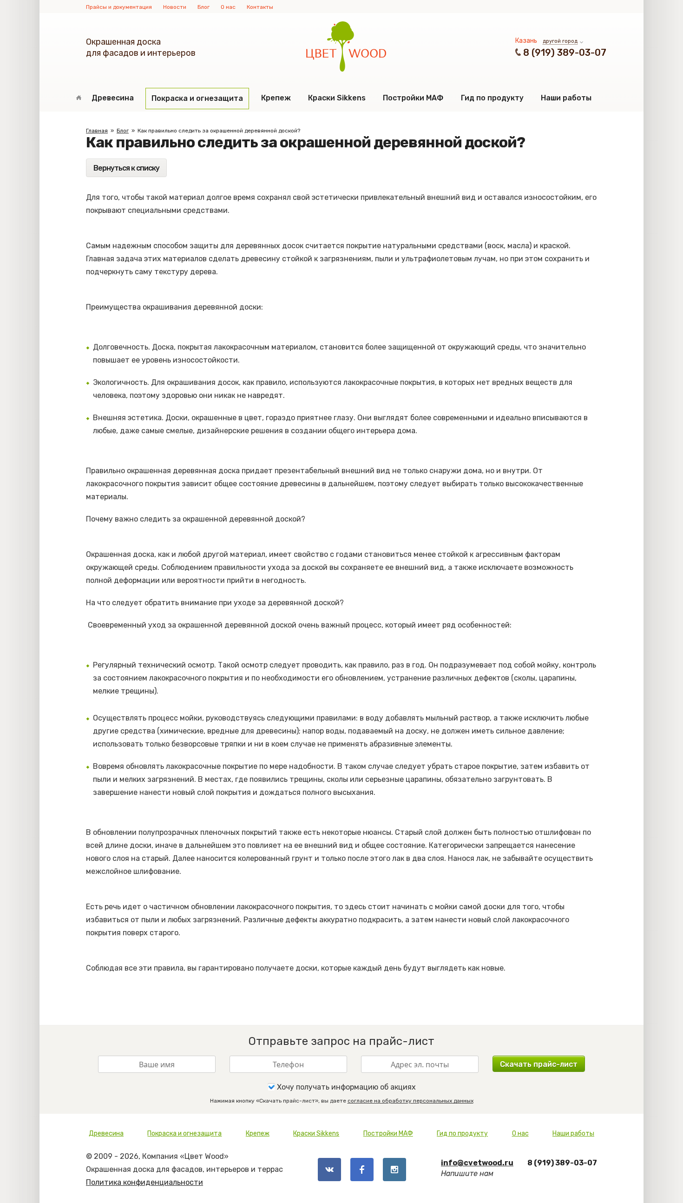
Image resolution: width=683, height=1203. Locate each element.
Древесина (113, 97)
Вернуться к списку (126, 168)
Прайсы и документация (119, 7)
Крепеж (276, 97)
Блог (203, 7)
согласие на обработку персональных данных (410, 1100)
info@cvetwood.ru (477, 1162)
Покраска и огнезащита (197, 98)
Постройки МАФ (413, 97)
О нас (228, 7)
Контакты (260, 7)
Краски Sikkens (337, 97)
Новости (174, 7)
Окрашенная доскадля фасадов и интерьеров (141, 47)
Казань (526, 41)
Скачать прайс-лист (539, 1064)
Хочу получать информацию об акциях (345, 1087)
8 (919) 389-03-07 (564, 52)
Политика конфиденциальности (144, 1182)
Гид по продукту (492, 97)
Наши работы (566, 97)
